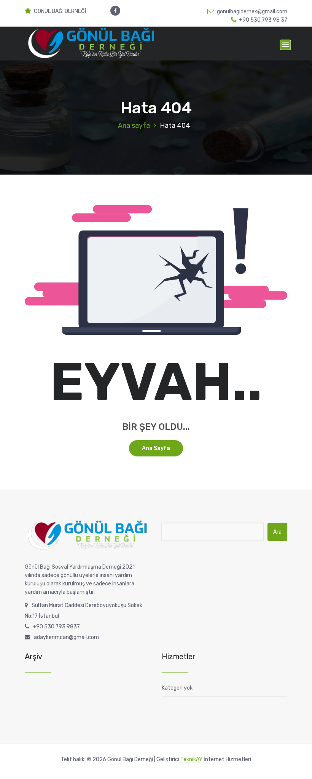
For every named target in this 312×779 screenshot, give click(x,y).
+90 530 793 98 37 (263, 20)
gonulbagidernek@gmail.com (252, 11)
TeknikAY (191, 759)
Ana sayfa (134, 125)
